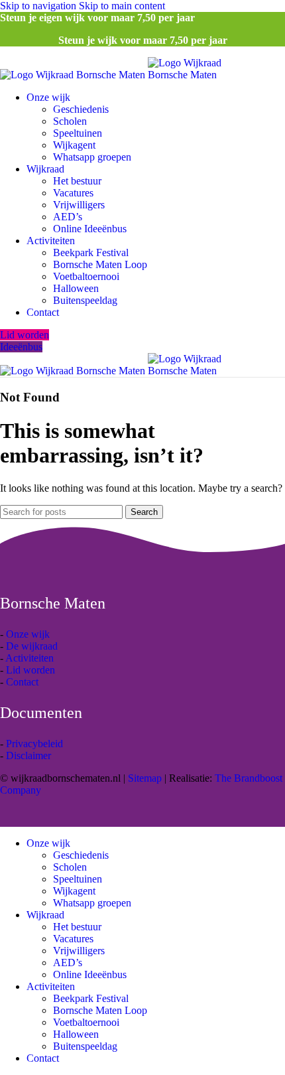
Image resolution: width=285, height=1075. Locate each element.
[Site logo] (74, 74)
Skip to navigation (39, 5)
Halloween (76, 288)
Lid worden (24, 334)
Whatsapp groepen (92, 157)
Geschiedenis (81, 109)
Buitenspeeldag (85, 300)
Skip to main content (122, 5)
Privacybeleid (34, 743)
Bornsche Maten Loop (100, 264)
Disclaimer (28, 755)
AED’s (67, 216)
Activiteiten (29, 658)
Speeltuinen (77, 133)
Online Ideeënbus (90, 228)
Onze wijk (28, 634)
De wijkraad (32, 646)
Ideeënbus (21, 346)
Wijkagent (74, 145)
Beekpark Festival (91, 252)
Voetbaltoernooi (86, 276)
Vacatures (73, 192)
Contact (22, 681)
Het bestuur (77, 180)
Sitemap (145, 778)
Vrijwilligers (79, 204)
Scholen (70, 121)
